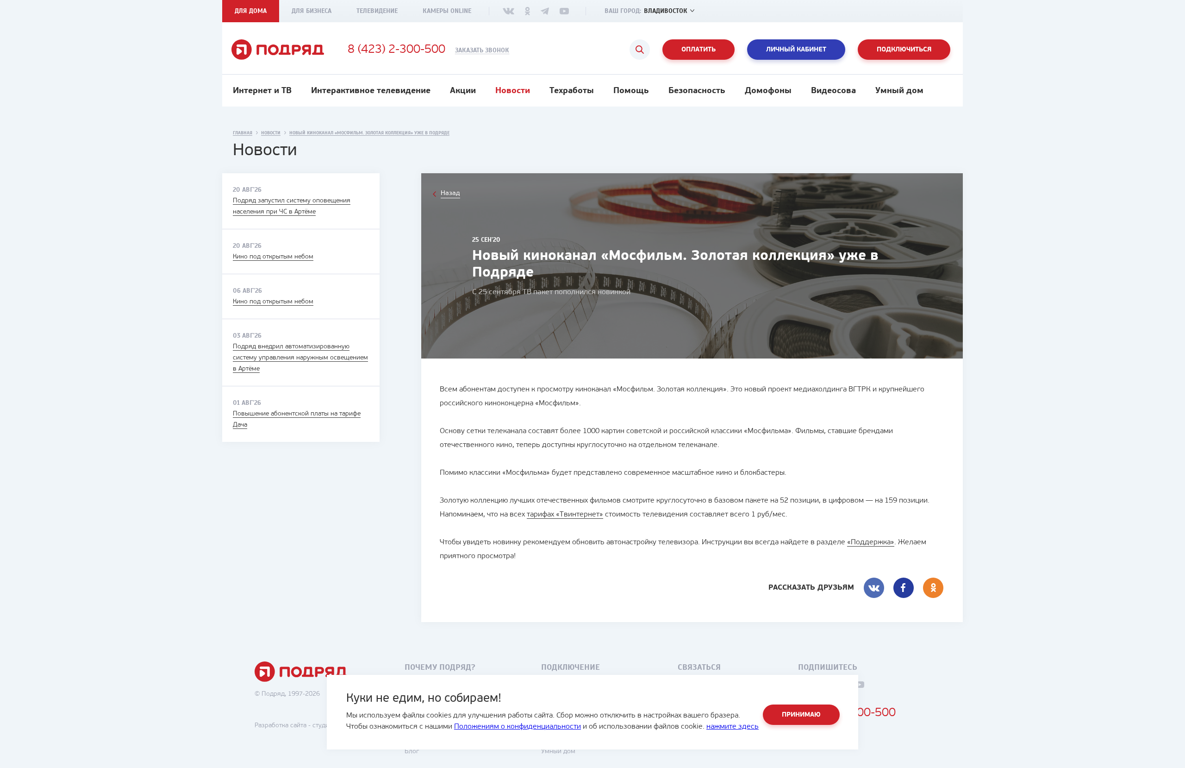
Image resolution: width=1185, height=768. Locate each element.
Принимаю (801, 714)
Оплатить (698, 49)
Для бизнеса (311, 11)
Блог (412, 751)
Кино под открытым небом (273, 256)
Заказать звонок (482, 50)
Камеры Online (447, 11)
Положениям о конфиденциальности (517, 726)
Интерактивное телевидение (370, 91)
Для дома (251, 11)
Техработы (571, 91)
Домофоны (768, 91)
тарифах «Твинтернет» (565, 514)
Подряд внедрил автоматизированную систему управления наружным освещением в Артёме (300, 357)
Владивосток (665, 11)
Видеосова (833, 91)
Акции (463, 91)
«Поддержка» (870, 542)
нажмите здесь (732, 726)
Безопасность (696, 91)
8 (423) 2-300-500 (396, 50)
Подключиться (904, 49)
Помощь (631, 91)
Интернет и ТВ (262, 91)
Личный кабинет (796, 49)
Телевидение (377, 11)
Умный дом (899, 91)
